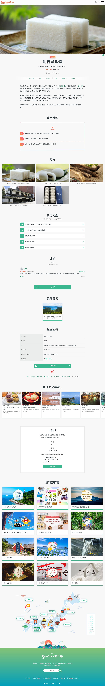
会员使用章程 (47, 678)
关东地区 (67, 624)
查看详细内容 (82, 271)
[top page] (27, 376)
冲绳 (29, 599)
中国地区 (34, 617)
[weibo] (52, 371)
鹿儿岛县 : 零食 (66, 376)
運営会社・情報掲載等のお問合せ (70, 678)
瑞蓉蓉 (25, 269)
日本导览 (32, 376)
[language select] (95, 2)
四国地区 (36, 630)
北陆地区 (51, 611)
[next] (103, 403)
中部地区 (51, 630)
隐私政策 (55, 678)
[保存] (103, 55)
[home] (7, 2)
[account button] (99, 2)
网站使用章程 (37, 678)
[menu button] (102, 2)
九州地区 (39, 376)
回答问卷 (52, 466)
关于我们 (27, 678)
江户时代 (80, 86)
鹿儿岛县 (62, 86)
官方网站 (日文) (48, 358)
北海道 (83, 600)
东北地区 (70, 612)
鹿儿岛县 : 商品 (55, 376)
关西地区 (43, 614)
